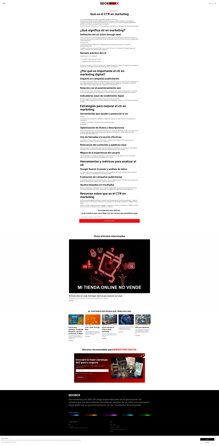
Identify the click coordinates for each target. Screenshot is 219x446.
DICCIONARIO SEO (88, 325)
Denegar (207, 442)
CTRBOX (82, 116)
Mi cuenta (70, 426)
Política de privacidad (115, 426)
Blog (69, 424)
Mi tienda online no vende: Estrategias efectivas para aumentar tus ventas (95, 296)
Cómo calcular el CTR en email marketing (108, 329)
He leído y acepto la (85, 373)
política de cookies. (11, 442)
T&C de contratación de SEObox (118, 429)
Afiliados (112, 431)
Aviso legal (112, 424)
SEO (69, 325)
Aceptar (207, 439)
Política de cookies (114, 427)
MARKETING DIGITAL (72, 294)
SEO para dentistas (142, 327)
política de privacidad (88, 373)
